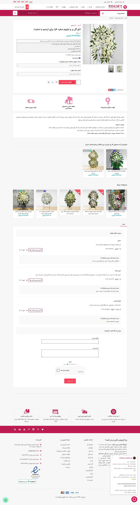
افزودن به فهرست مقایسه (52, 82)
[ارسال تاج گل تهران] (23, 200)
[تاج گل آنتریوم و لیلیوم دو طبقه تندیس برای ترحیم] (93, 200)
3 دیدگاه (78, 33)
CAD (22, 2)
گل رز (91, 461)
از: (120, 249)
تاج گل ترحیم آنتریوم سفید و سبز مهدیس (116, 172)
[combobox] (68, 13)
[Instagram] (33, 429)
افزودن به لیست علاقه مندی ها (56, 82)
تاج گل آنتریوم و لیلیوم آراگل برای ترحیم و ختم (70, 212)
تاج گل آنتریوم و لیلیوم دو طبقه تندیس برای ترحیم (93, 212)
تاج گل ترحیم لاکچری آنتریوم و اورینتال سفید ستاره (23, 212)
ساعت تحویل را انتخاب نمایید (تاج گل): (70, 62)
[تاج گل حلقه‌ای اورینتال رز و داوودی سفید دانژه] (46, 200)
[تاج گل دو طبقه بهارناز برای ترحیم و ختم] (93, 159)
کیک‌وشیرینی (89, 477)
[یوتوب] (24, 429)
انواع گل (90, 448)
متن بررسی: (96, 348)
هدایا (91, 474)
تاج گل (118, 117)
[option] (119, 68)
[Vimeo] (19, 429)
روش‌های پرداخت (65, 458)
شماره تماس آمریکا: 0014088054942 (29, 459)
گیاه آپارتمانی (89, 470)
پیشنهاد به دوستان (48, 82)
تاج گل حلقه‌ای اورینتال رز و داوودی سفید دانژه (46, 212)
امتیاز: (70, 362)
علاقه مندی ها (66, 448)
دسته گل (90, 454)
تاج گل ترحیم (100, 120)
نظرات (123, 224)
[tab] (123, 224)
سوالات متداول (66, 454)
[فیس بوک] (38, 429)
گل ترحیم (90, 464)
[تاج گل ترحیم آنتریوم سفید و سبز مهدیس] (116, 159)
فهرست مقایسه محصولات (63, 451)
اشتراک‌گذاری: (119, 90)
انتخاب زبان (107, 2)
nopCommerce (66, 500)
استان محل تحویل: (75, 70)
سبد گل (91, 451)
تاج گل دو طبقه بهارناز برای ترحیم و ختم (93, 172)
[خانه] (126, 18)
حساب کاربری (118, 2)
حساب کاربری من (65, 445)
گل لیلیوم (90, 117)
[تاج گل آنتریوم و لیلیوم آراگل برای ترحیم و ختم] (70, 200)
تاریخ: (116, 249)
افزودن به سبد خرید (66, 82)
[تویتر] (42, 429)
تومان (30, 2)
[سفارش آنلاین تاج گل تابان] (116, 200)
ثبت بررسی (70, 381)
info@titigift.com (33, 451)
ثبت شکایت (67, 461)
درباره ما (68, 467)
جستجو (15, 13)
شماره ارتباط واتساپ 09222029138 (30, 463)
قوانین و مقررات (66, 464)
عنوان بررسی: (95, 338)
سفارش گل (90, 445)
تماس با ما (90, 480)
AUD (26, 2)
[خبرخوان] (15, 429)
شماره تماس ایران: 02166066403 (30, 455)
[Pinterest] (28, 429)
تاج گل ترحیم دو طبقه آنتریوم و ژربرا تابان (116, 212)
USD (14, 2)
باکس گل (90, 458)
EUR (18, 2)
